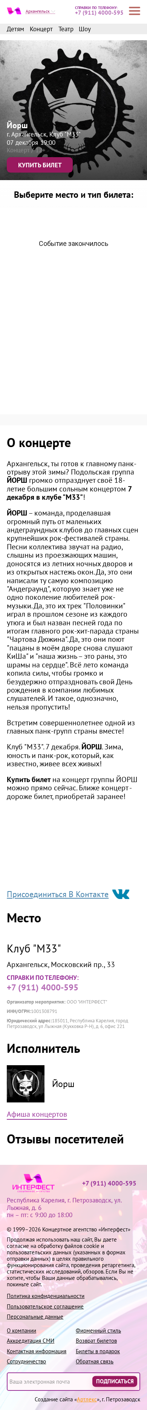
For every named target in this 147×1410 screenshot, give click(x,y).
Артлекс (87, 1399)
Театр (66, 29)
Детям (15, 29)
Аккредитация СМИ (30, 1340)
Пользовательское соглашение (45, 1306)
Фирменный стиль (98, 1330)
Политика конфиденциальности (45, 1296)
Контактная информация (36, 1351)
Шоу (85, 29)
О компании (21, 1330)
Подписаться (115, 1381)
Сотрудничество (26, 1361)
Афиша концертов (37, 1114)
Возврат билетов (96, 1340)
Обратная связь (94, 1361)
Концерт (41, 29)
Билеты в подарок (98, 1351)
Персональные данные (35, 1316)
